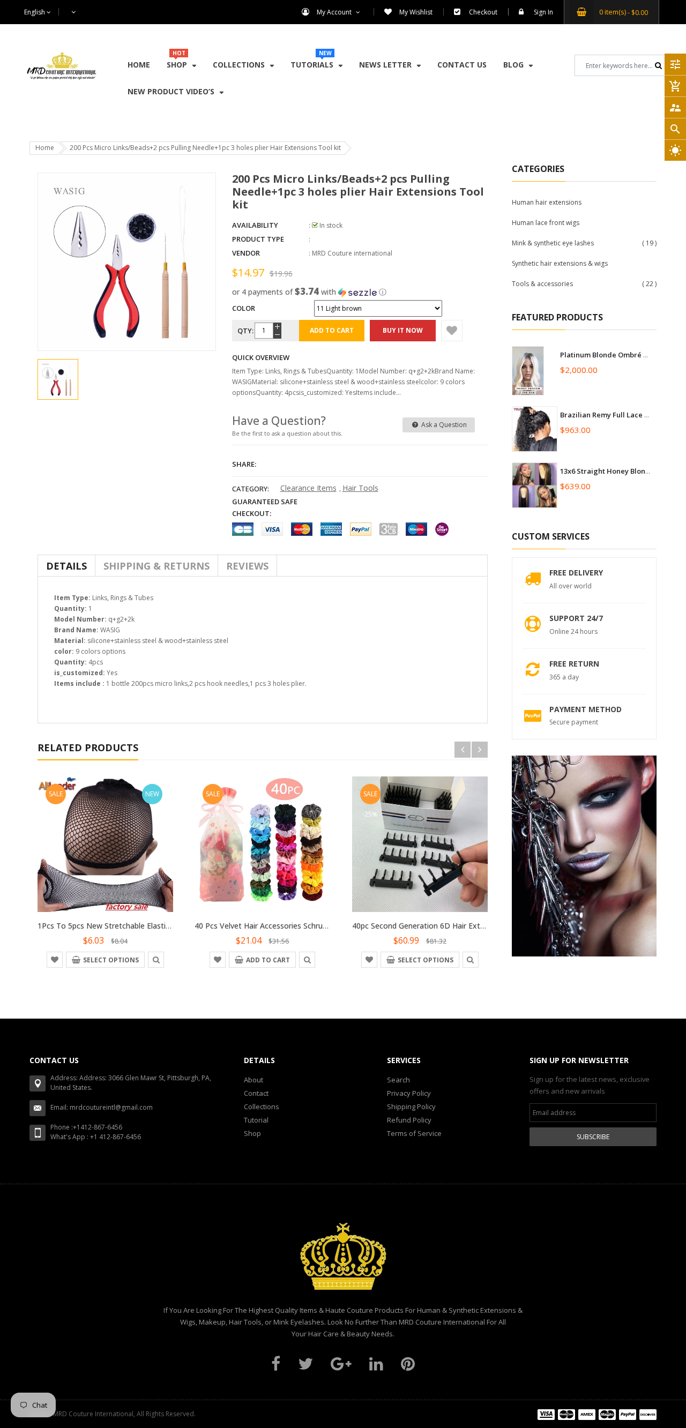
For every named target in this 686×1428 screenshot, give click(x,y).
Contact (256, 1093)
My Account (335, 12)
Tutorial (256, 1120)
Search (398, 1080)
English (35, 12)
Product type (258, 239)
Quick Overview (260, 357)
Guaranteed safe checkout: (264, 507)
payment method (585, 709)
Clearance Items (308, 488)
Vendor (246, 253)
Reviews (247, 565)
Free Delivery (576, 572)
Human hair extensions (546, 202)
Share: (244, 464)
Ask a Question (443, 424)
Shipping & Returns (156, 565)
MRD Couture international (352, 253)
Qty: (244, 330)
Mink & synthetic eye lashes (553, 243)
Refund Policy (409, 1120)
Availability (255, 225)
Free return (574, 664)
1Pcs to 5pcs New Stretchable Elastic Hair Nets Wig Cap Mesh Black (158, 926)
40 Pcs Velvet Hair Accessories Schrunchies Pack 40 (284, 926)
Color (243, 308)
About (253, 1080)
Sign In (543, 12)
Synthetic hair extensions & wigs (560, 263)
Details (66, 565)
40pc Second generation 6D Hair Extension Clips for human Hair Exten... (479, 926)
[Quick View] (155, 959)
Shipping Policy (411, 1106)
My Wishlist (416, 12)
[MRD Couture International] (597, 1413)
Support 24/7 (576, 618)
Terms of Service (414, 1133)
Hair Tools (360, 488)
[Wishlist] (452, 330)
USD (67, 12)
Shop (252, 1133)
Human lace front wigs (545, 222)
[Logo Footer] (343, 1262)
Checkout (483, 12)
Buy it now (403, 330)
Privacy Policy (409, 1093)
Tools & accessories (542, 283)
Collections (261, 1106)
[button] (360, 292)
